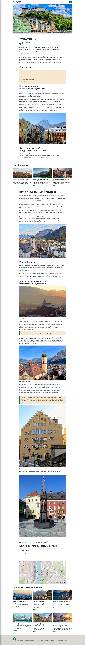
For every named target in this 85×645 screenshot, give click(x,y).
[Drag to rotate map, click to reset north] (64, 565)
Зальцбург (22, 270)
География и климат (27, 71)
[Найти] (66, 2)
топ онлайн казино (64, 641)
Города (25, 35)
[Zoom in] (64, 562)
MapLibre (61, 582)
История (25, 75)
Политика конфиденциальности (54, 641)
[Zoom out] (64, 564)
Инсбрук (61, 268)
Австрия (21, 35)
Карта (24, 81)
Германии (22, 267)
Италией (39, 200)
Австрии (47, 56)
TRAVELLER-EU (27, 42)
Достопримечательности (29, 79)
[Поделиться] (35, 39)
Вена (57, 268)
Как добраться (26, 77)
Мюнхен (28, 270)
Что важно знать (26, 73)
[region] (42, 572)
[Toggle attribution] (64, 582)
